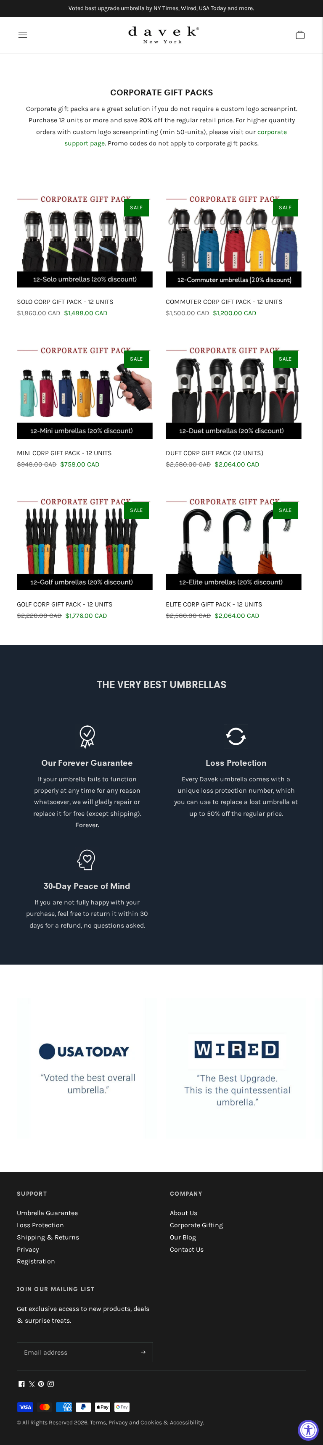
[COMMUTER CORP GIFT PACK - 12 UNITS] (236, 239)
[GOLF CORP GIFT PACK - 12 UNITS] (87, 541)
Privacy (28, 1249)
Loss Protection (40, 1225)
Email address (44, 1342)
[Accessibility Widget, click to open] (308, 1430)
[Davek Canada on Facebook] (22, 1385)
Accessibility (186, 1422)
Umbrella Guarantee (47, 1213)
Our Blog (183, 1237)
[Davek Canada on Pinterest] (41, 1385)
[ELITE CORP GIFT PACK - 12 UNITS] (236, 541)
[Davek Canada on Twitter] (31, 1385)
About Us (183, 1213)
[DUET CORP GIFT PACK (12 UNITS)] (236, 390)
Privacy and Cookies (135, 1422)
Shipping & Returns (48, 1237)
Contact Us (187, 1249)
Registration (36, 1261)
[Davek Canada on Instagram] (51, 1385)
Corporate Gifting (196, 1225)
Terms (98, 1422)
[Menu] (23, 35)
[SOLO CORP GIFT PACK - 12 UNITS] (87, 239)
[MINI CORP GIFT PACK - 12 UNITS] (87, 390)
